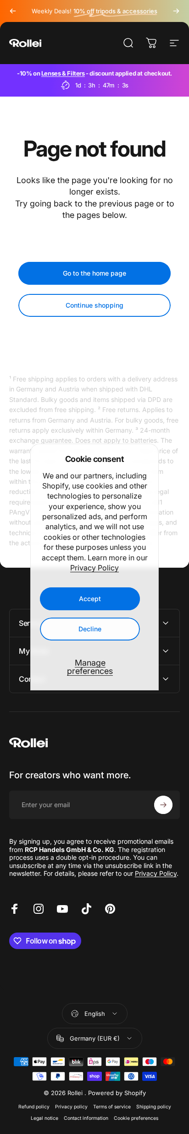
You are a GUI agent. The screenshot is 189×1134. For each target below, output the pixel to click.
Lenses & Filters (63, 73)
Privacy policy (71, 1107)
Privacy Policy (94, 567)
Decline (89, 629)
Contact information (86, 1118)
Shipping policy (153, 1107)
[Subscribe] (163, 805)
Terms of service (112, 1107)
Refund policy (34, 1107)
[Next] (176, 11)
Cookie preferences (136, 1118)
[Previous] (13, 11)
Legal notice (44, 1118)
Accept (90, 598)
